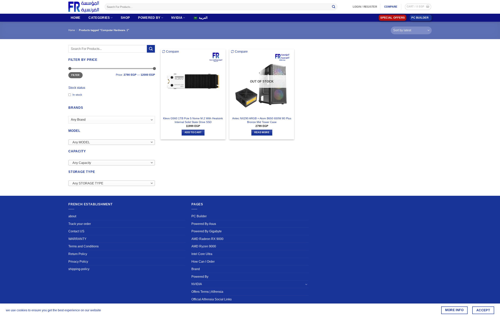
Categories (99, 17)
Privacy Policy (78, 261)
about (72, 216)
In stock (77, 94)
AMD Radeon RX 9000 (207, 239)
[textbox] (110, 142)
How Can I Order (203, 261)
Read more (261, 132)
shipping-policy (78, 269)
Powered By (149, 17)
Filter (75, 75)
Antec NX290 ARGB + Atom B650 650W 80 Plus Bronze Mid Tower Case (261, 120)
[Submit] (333, 7)
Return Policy (77, 254)
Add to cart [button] (193, 132)
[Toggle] (306, 284)
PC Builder (199, 216)
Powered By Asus (203, 223)
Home (75, 17)
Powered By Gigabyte (206, 231)
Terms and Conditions (83, 246)
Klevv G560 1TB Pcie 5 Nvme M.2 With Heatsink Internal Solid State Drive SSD (193, 120)
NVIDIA (176, 17)
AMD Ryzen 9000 (203, 246)
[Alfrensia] (83, 7)
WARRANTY (77, 239)
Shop (125, 17)
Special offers (392, 17)
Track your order (79, 223)
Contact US (76, 231)
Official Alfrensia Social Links (211, 299)
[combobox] (111, 142)
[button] (418, 7)
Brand (195, 269)
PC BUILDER (420, 17)
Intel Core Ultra (201, 254)
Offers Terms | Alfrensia (207, 291)
